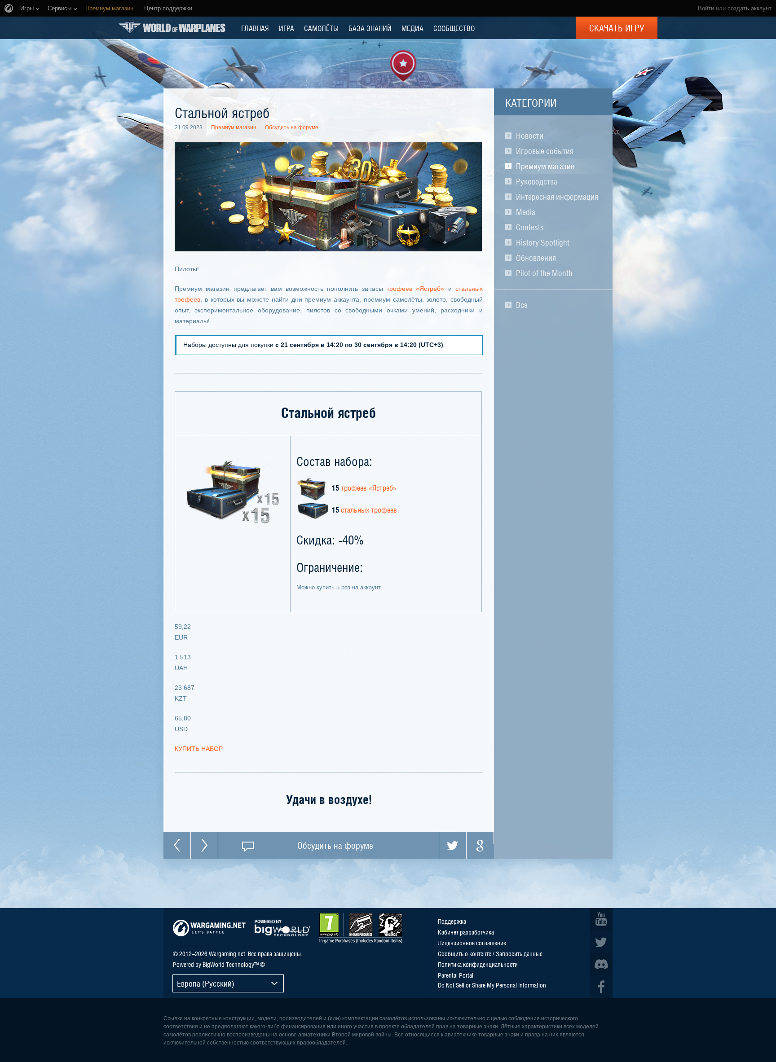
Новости (529, 135)
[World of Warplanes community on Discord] (601, 964)
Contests (530, 227)
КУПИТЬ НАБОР (199, 748)
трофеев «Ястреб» (415, 288)
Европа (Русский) (205, 983)
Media (525, 212)
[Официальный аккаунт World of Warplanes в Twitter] (601, 941)
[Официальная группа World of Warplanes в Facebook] (601, 986)
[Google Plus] (480, 845)
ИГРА (286, 28)
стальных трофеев (369, 509)
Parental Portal (455, 974)
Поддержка (452, 921)
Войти (706, 8)
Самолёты (321, 28)
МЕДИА (412, 28)
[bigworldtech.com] (282, 928)
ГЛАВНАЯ (255, 28)
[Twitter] (452, 845)
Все (522, 305)
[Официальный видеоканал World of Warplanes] (601, 919)
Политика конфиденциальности (478, 964)
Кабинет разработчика (466, 931)
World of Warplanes (172, 27)
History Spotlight (542, 242)
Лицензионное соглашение (472, 942)
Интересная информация (557, 197)
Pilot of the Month (544, 273)
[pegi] (360, 928)
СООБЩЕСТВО (454, 28)
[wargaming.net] (209, 928)
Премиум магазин (545, 166)
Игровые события (544, 151)
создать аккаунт (750, 8)
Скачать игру (616, 28)
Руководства (536, 181)
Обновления (536, 258)
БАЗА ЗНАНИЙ (370, 28)
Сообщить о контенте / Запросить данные (490, 953)
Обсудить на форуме (291, 127)
